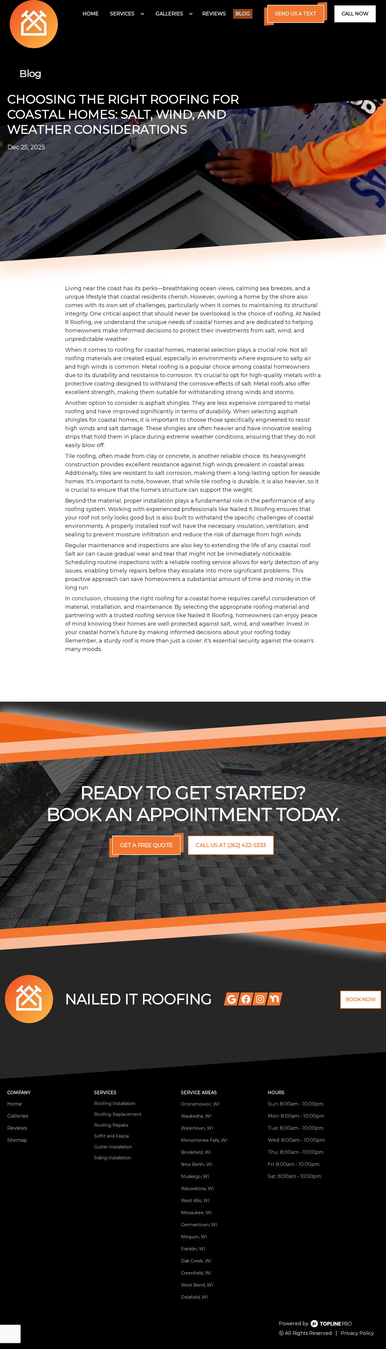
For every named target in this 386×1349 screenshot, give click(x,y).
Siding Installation (112, 1157)
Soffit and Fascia (111, 1136)
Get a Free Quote (146, 845)
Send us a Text (295, 14)
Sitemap (17, 1140)
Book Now (361, 999)
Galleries (17, 1116)
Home (14, 1104)
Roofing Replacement (117, 1114)
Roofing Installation (114, 1103)
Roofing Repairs (111, 1125)
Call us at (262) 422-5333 (231, 845)
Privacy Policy (357, 1333)
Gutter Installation (113, 1147)
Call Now (355, 14)
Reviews (17, 1128)
